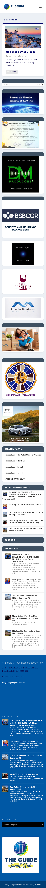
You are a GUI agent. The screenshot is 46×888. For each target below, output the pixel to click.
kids (38, 641)
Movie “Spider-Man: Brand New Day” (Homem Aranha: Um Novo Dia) (26, 521)
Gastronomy (32, 587)
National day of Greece (21, 52)
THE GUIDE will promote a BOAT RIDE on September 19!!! (26, 513)
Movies (25, 625)
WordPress (38, 884)
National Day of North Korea (16, 461)
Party (28, 643)
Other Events (32, 569)
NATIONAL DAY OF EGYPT (15, 479)
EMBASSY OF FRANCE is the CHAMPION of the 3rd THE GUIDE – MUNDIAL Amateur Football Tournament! (21, 495)
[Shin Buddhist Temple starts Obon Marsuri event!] (8, 633)
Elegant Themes (19, 884)
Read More (11, 72)
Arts (22, 623)
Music (14, 643)
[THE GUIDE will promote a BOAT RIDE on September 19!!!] (8, 597)
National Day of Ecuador (14, 473)
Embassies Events (29, 567)
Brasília (24, 564)
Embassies (16, 566)
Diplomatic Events (12, 56)
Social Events (23, 56)
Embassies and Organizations (21, 567)
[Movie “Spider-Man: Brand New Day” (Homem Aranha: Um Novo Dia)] (8, 618)
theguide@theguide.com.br (13, 683)
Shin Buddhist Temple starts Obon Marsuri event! (25, 529)
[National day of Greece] (23, 37)
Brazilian (36, 564)
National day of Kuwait (14, 467)
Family (25, 569)
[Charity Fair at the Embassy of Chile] (8, 581)
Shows (14, 645)
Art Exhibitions (26, 635)
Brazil (30, 564)
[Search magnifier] (42, 84)
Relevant (15, 571)
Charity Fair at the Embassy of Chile (26, 504)
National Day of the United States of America (23, 455)
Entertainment (17, 569)
